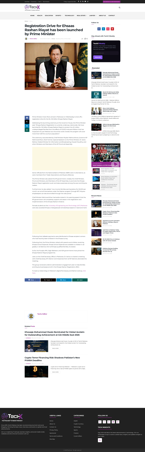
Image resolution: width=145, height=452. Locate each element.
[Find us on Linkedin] (103, 28)
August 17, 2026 (108, 97)
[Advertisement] (56, 104)
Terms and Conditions (56, 436)
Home (32, 15)
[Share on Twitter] (27, 122)
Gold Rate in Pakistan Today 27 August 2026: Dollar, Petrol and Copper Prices (111, 231)
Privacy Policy (54, 430)
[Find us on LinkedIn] (108, 421)
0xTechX (28, 338)
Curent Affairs (78, 436)
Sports (58, 15)
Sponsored (53, 433)
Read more (56, 348)
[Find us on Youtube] (112, 28)
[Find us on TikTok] (117, 421)
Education (49, 15)
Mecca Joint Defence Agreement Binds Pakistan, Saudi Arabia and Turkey (110, 110)
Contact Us (53, 427)
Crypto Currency (78, 424)
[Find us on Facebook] (99, 28)
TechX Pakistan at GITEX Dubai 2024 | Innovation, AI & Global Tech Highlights (116, 165)
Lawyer (92, 15)
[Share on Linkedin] (27, 126)
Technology (69, 15)
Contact (111, 15)
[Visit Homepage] (32, 8)
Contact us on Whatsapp (112, 1)
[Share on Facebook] (27, 118)
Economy (33, 1)
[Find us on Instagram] (108, 28)
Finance (76, 433)
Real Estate (81, 15)
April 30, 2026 (107, 128)
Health (39, 15)
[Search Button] (119, 8)
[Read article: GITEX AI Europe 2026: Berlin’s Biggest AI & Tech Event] (96, 127)
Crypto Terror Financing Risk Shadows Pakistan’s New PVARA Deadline (111, 213)
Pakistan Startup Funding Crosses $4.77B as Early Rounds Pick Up (110, 250)
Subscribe (98, 57)
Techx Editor (33, 38)
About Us (52, 424)
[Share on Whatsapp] (27, 130)
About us (102, 15)
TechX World (46, 1)
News (31, 21)
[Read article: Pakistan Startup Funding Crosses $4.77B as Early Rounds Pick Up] (96, 251)
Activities (27, 1)
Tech (39, 1)
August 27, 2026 (37, 338)
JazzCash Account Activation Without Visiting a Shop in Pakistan (111, 222)
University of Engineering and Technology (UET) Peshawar (67, 205)
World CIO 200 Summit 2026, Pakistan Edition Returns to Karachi (111, 93)
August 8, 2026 (107, 113)
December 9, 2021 (45, 38)
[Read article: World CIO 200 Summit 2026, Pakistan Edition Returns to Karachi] (96, 95)
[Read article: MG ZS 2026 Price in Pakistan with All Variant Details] (96, 242)
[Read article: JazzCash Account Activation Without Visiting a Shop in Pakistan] (96, 223)
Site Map (52, 439)
